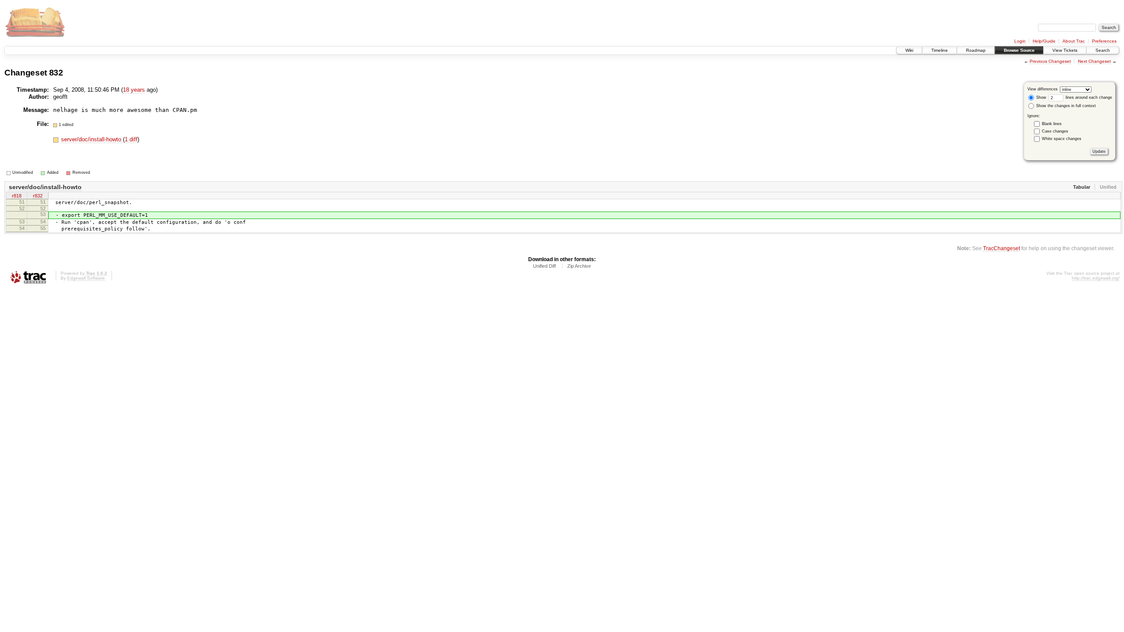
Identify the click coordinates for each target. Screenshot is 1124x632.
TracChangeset (1001, 248)
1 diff (131, 139)
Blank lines (1052, 124)
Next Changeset (1094, 61)
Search (1102, 50)
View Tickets (1064, 50)
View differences (1042, 89)
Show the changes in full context (1065, 106)
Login (1020, 41)
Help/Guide (1044, 41)
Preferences (1104, 41)
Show (1040, 97)
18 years (134, 89)
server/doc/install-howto (92, 139)
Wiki (909, 50)
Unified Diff (544, 266)
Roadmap (976, 50)
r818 (17, 195)
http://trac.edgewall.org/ (1096, 278)
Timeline (939, 50)
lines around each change (1088, 97)
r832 (38, 195)
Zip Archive (579, 266)
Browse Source (1019, 50)
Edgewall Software (86, 278)
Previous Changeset (1050, 61)
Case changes (1055, 131)
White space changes (1061, 138)
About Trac (1074, 41)
